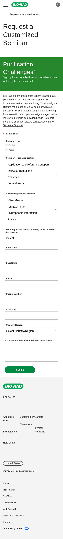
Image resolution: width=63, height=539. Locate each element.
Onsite (11, 145)
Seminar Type (12, 141)
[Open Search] (41, 5)
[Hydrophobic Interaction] (30, 213)
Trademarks (9, 489)
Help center (9, 442)
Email (8, 278)
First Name (11, 247)
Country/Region (14, 325)
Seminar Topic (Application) (20, 158)
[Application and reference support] (30, 165)
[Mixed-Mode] (30, 200)
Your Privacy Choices (13, 528)
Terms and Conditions (13, 515)
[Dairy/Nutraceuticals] (30, 171)
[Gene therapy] (30, 183)
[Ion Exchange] (30, 207)
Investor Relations (40, 430)
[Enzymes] (30, 177)
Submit (20, 369)
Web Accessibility (11, 509)
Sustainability (27, 417)
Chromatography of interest (20, 193)
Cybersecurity (9, 502)
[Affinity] (30, 219)
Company (10, 309)
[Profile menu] (47, 5)
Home (6, 483)
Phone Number (13, 294)
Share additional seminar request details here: (29, 340)
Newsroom (26, 424)
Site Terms (8, 496)
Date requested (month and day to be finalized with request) (30, 230)
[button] (5, 14)
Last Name (11, 263)
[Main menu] (5, 4)
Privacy (6, 522)
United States (13, 463)
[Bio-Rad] (13, 386)
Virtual (11, 150)
